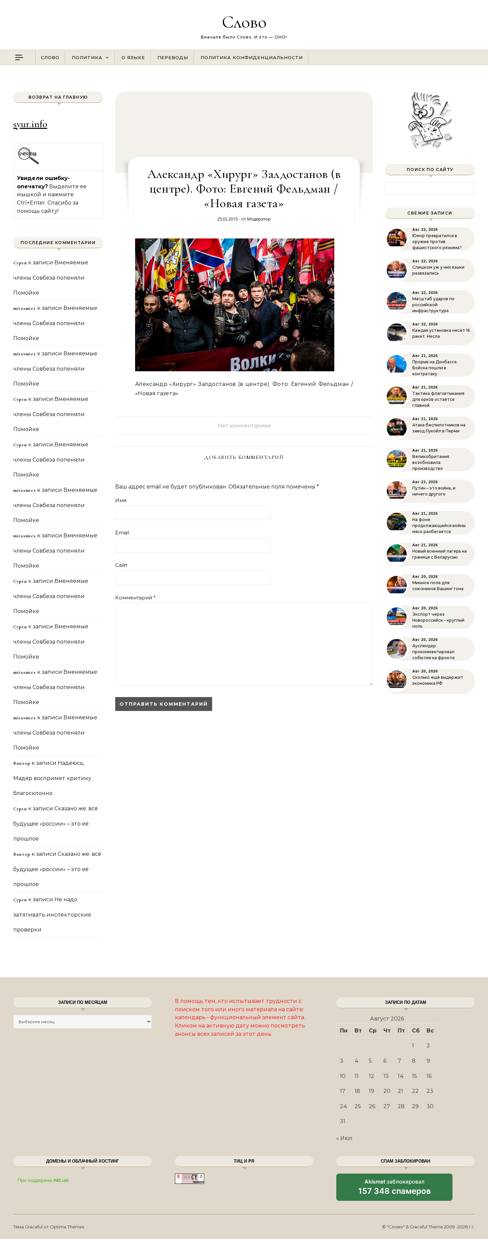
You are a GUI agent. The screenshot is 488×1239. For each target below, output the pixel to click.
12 (371, 1076)
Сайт (121, 565)
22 (415, 1091)
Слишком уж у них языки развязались (438, 270)
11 (357, 1076)
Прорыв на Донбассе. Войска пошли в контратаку (435, 367)
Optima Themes (67, 1226)
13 (386, 1076)
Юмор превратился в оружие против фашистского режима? (437, 241)
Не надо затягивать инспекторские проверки (52, 914)
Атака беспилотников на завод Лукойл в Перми (438, 427)
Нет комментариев (244, 425)
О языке (133, 57)
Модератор (259, 219)
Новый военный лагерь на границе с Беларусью (439, 554)
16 (429, 1076)
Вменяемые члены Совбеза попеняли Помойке (50, 277)
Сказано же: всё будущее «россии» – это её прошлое (55, 823)
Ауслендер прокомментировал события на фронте (433, 651)
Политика (87, 57)
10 (343, 1076)
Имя (120, 500)
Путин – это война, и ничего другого (433, 491)
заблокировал (394, 1189)
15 (414, 1076)
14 (401, 1076)
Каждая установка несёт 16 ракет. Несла (441, 333)
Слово (244, 22)
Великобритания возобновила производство (430, 462)
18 (357, 1091)
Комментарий (135, 597)
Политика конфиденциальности (252, 57)
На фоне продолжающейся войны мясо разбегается (439, 525)
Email (122, 532)
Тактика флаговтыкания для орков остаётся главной (438, 399)
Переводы (172, 57)
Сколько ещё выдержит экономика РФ (437, 680)
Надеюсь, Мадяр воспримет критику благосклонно (52, 778)
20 (386, 1091)
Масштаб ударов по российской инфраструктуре (433, 304)
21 (400, 1091)
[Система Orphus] (29, 163)
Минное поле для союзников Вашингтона (437, 585)
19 (371, 1091)
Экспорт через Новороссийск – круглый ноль (438, 620)
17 (342, 1091)
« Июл (344, 1138)
